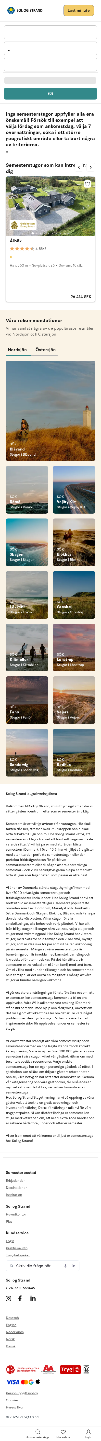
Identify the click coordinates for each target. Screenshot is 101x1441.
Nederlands (15, 1332)
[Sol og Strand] (24, 10)
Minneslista (63, 1437)
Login (10, 1241)
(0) (50, 93)
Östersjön (46, 350)
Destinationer (16, 1187)
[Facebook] (23, 1298)
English (11, 1325)
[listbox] (50, 32)
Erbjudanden (15, 1181)
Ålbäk (16, 241)
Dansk (10, 1346)
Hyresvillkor (15, 1407)
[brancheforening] (23, 1373)
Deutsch (12, 1318)
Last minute (79, 10)
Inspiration (14, 1195)
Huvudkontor (16, 1214)
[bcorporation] (88, 1373)
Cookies (12, 1400)
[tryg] (72, 1373)
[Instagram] (11, 1298)
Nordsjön (17, 350)
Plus (9, 1221)
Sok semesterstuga (37, 1437)
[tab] (33, 233)
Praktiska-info (16, 1248)
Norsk (10, 1339)
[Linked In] (35, 1298)
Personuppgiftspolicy (22, 1393)
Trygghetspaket (18, 1255)
